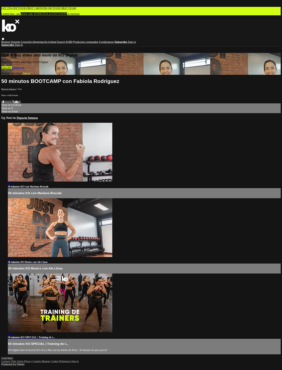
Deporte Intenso (8, 89)
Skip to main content (12, 2)
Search (61, 42)
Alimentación (40, 42)
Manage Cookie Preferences (56, 361)
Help (14, 361)
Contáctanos (106, 42)
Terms (20, 361)
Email (18, 101)
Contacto (6, 361)
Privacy (28, 361)
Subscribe (6, 67)
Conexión (26, 42)
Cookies (37, 361)
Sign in (132, 42)
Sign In (19, 45)
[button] (3, 39)
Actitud (52, 42)
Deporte (16, 42)
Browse (6, 42)
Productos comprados (85, 42)
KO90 (69, 42)
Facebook (6, 101)
